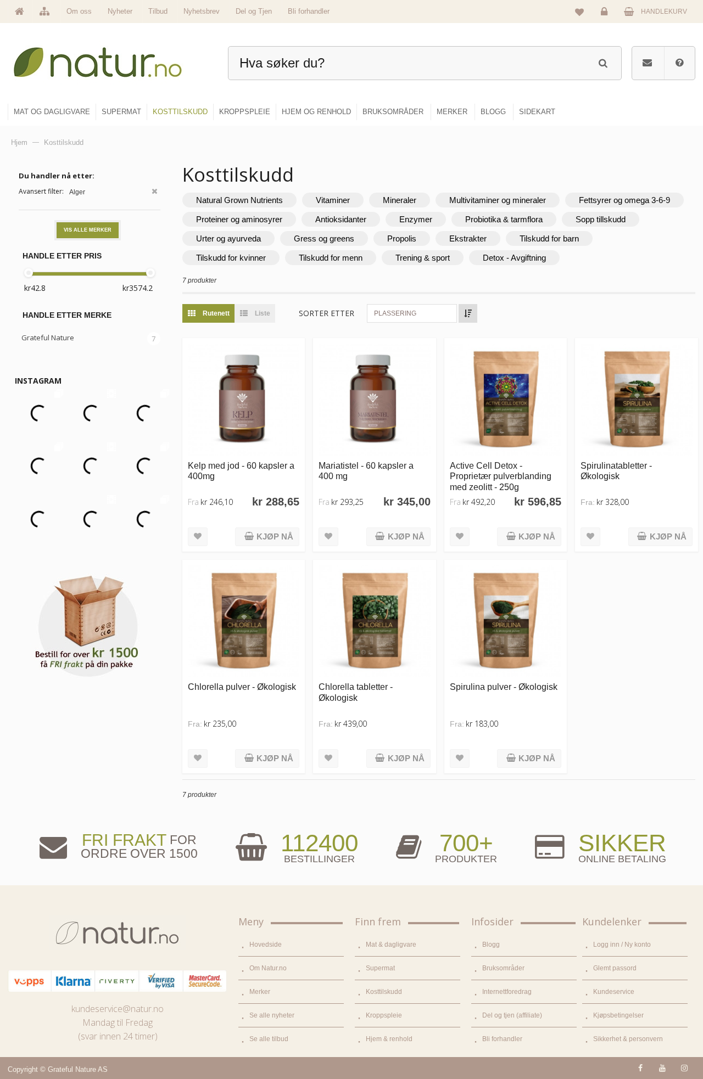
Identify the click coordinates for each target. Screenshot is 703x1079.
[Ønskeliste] (579, 11)
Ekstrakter (468, 238)
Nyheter (120, 11)
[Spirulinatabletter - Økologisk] (636, 399)
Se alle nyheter (271, 1015)
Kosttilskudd (384, 992)
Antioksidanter (340, 219)
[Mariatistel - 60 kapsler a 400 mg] (374, 399)
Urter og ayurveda (228, 238)
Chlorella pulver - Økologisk (242, 687)
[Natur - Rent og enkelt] (108, 58)
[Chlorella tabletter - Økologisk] (374, 621)
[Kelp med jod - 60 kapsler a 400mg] (243, 399)
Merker (259, 992)
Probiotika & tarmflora (504, 219)
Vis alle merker (87, 230)
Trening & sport (422, 257)
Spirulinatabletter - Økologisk (616, 470)
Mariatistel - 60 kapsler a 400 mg (366, 470)
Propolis (401, 238)
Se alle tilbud (268, 1039)
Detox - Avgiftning (514, 257)
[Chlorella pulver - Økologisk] (243, 621)
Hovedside (265, 944)
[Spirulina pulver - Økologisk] (505, 621)
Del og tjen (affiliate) (512, 1015)
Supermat (380, 968)
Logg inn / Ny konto (622, 944)
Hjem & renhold (389, 1039)
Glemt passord (615, 968)
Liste (261, 313)
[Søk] (603, 62)
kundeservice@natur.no (117, 1009)
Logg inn (605, 20)
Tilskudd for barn (549, 238)
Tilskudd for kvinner (231, 257)
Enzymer (415, 219)
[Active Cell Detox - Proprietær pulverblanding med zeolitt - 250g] (505, 399)
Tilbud (158, 11)
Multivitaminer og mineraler (497, 200)
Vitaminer (333, 200)
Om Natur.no (268, 968)
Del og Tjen (254, 11)
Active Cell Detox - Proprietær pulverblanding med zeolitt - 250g (500, 476)
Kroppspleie (384, 1015)
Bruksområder (503, 968)
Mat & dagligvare (391, 944)
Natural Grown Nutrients (239, 200)
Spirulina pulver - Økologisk (503, 687)
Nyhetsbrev (201, 11)
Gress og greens (324, 238)
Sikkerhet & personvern (628, 1039)
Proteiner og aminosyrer (239, 219)
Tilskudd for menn (330, 257)
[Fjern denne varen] (154, 192)
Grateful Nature (47, 337)
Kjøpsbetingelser (618, 1015)
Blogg (491, 944)
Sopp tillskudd (601, 219)
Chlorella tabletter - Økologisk (356, 692)
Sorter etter (326, 313)
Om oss (79, 11)
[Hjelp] (679, 63)
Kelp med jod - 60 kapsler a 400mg (241, 470)
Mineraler (399, 200)
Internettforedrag (507, 992)
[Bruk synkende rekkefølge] (468, 313)
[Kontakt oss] (647, 63)
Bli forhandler (309, 11)
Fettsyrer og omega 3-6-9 (624, 200)
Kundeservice (613, 992)
